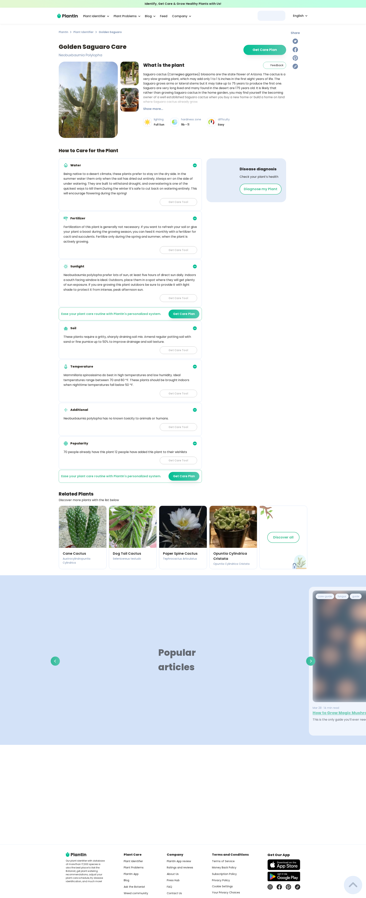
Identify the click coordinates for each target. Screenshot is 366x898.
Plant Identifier (83, 32)
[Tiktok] (297, 887)
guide (355, 596)
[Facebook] (295, 49)
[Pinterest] (295, 58)
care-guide (325, 596)
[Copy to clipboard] (295, 66)
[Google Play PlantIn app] (283, 876)
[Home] (67, 15)
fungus (342, 596)
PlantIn (63, 32)
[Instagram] (270, 887)
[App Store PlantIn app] (283, 864)
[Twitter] (295, 41)
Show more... (153, 109)
